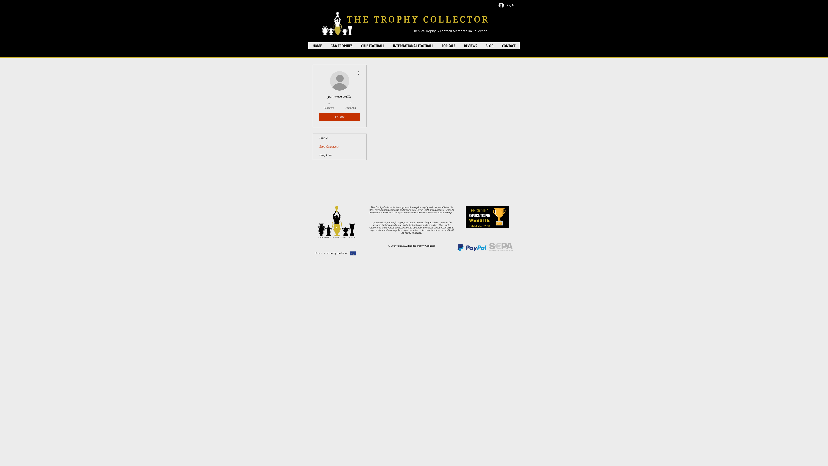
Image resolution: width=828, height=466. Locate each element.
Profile (323, 138)
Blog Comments (329, 146)
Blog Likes (325, 155)
